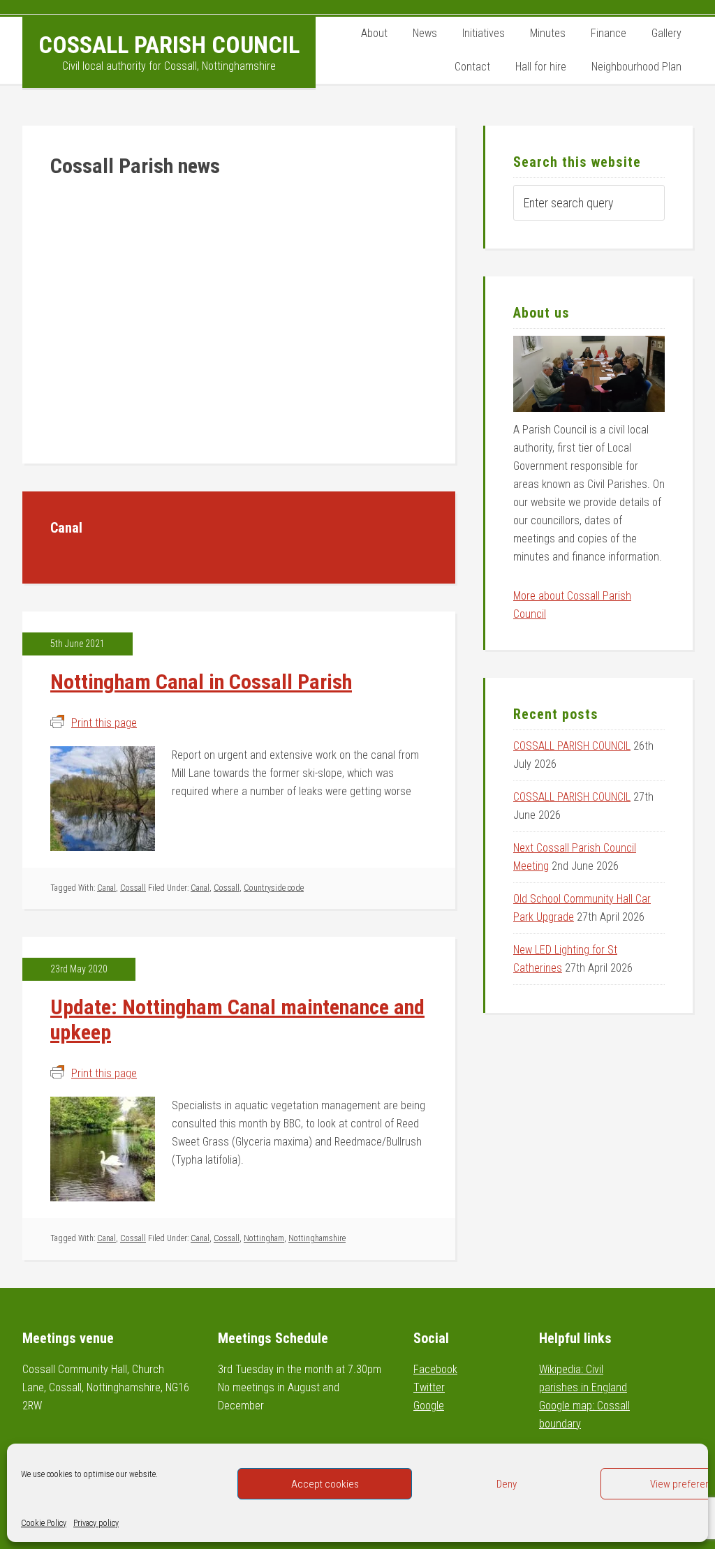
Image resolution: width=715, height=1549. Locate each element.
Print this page (104, 722)
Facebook (435, 1369)
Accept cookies (325, 1484)
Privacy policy (96, 1523)
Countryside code (274, 888)
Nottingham (264, 1238)
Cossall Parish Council (169, 45)
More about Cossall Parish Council (572, 605)
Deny (506, 1484)
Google (428, 1405)
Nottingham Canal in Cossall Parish (201, 681)
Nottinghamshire (317, 1238)
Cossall (133, 888)
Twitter (429, 1387)
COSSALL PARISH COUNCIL (572, 746)
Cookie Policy (43, 1523)
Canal (106, 888)
